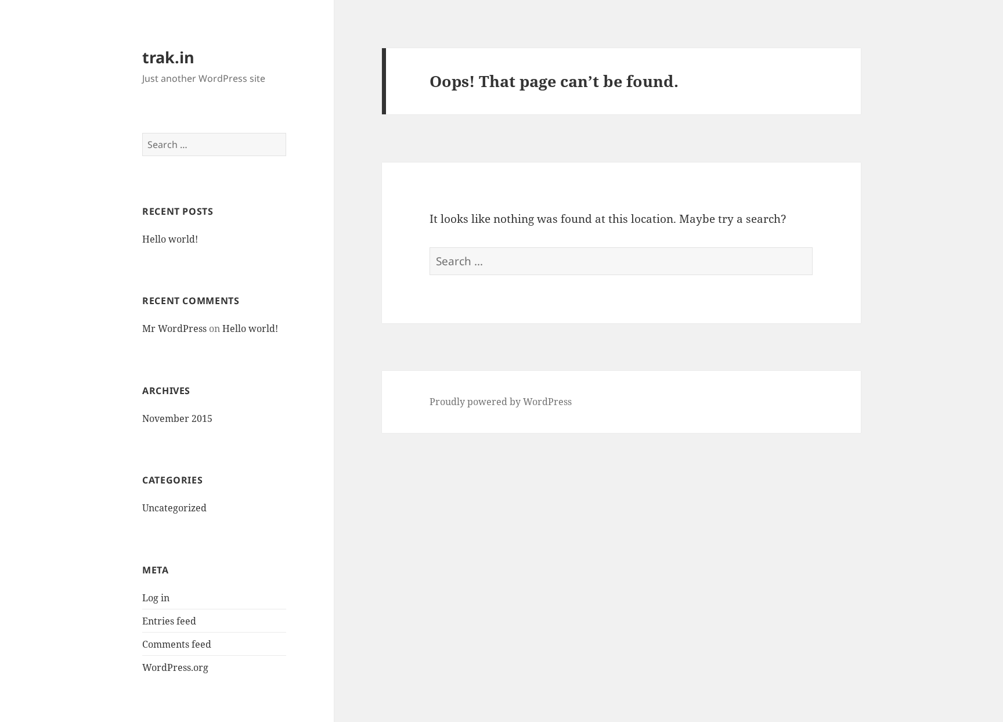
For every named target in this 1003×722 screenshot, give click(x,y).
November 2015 (177, 418)
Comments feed (176, 644)
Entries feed (169, 621)
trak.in (168, 57)
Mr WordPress (174, 328)
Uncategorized (174, 507)
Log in (155, 597)
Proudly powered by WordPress (501, 401)
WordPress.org (175, 667)
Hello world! (170, 239)
